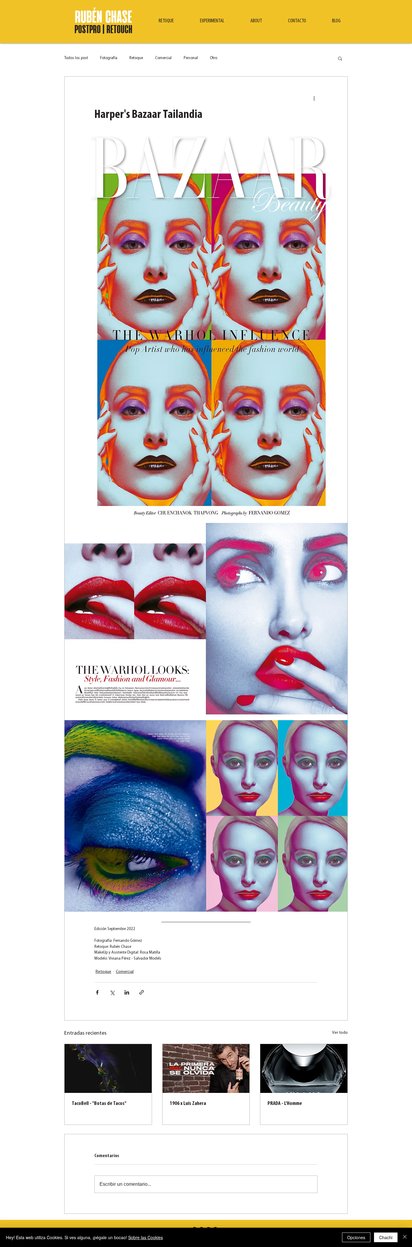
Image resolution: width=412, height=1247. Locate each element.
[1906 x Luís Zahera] (206, 1068)
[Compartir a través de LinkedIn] (127, 992)
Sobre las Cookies (145, 1237)
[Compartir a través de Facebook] (97, 992)
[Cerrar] (404, 1237)
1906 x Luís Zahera (188, 1103)
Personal (191, 58)
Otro (213, 58)
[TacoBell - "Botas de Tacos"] (108, 1068)
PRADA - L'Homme (285, 1103)
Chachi (385, 1237)
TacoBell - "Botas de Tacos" (99, 1103)
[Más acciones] (314, 98)
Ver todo (340, 1032)
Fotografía (108, 58)
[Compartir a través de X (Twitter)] (112, 992)
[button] (166, 21)
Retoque (136, 58)
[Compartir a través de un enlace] (141, 992)
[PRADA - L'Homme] (303, 1068)
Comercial (163, 58)
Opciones (356, 1237)
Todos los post (76, 58)
